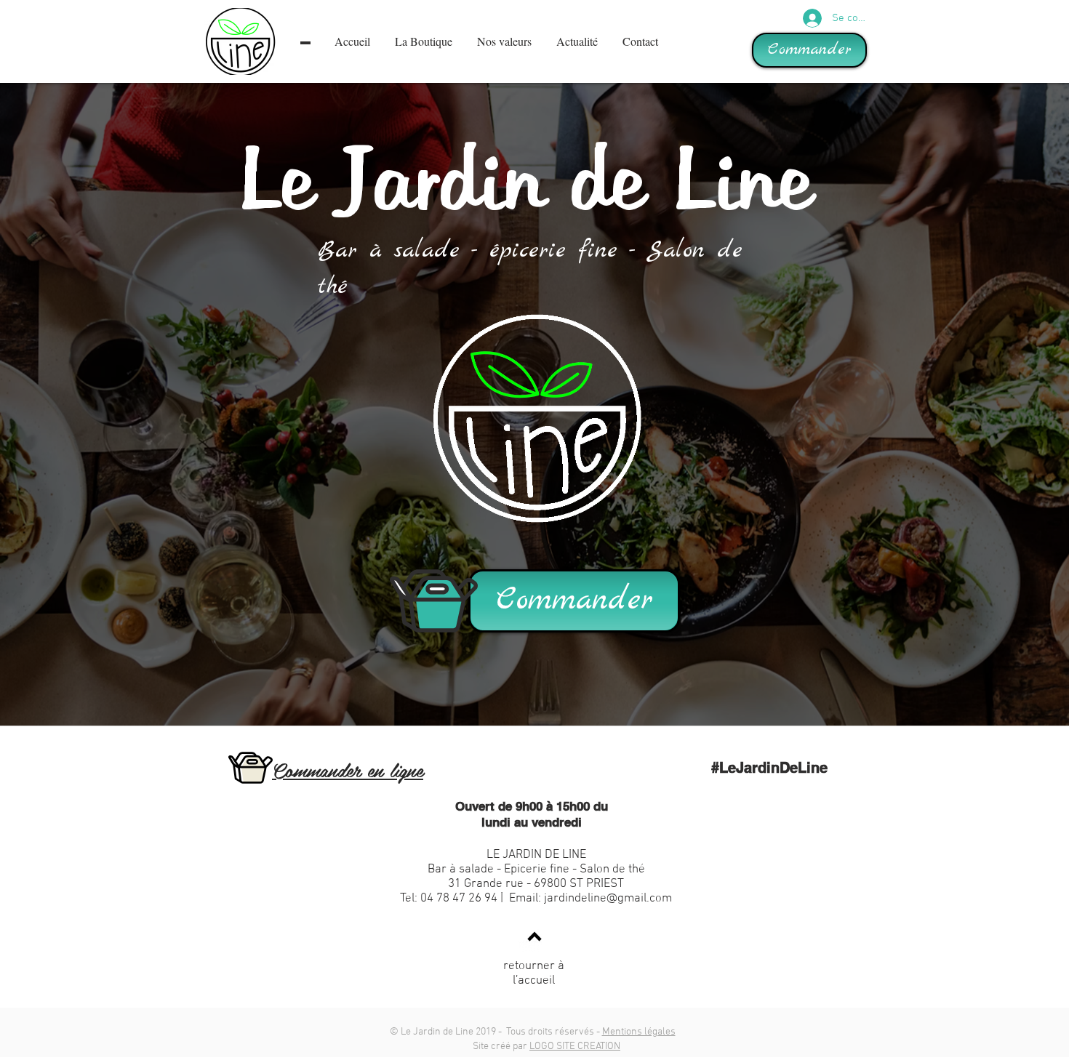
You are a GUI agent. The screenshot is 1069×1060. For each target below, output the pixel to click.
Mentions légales (639, 1032)
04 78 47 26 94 (458, 898)
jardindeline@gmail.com (608, 898)
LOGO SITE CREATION (574, 1046)
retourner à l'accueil (533, 973)
